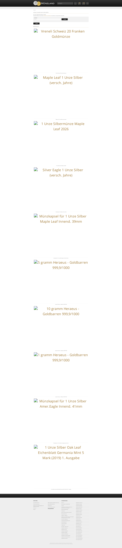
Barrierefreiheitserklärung (51, 507)
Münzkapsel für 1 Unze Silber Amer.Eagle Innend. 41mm (61, 443)
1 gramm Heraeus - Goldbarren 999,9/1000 (61, 396)
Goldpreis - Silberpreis (64, 515)
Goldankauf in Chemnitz (79, 502)
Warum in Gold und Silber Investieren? (66, 512)
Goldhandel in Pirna (78, 523)
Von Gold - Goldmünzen (64, 519)
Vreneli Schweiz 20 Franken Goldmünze (61, 73)
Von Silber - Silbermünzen (64, 526)
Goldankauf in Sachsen (64, 538)
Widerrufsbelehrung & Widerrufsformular (53, 502)
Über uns (62, 502)
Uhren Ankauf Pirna (78, 533)
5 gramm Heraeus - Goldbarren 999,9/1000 (61, 304)
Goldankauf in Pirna (64, 529)
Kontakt (34, 509)
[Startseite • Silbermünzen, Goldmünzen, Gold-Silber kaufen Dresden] (43, 3)
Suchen (65, 19)
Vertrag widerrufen (51, 508)
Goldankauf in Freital (78, 508)
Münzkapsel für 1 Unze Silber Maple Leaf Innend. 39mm (61, 258)
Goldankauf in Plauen (79, 511)
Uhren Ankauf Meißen (79, 536)
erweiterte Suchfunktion (47, 15)
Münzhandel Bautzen (79, 524)
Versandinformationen (36, 502)
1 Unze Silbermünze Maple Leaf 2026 (61, 165)
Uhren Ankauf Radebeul (79, 535)
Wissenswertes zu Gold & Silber (65, 504)
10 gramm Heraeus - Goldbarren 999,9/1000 (61, 350)
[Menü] (87, 3)
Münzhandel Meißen (78, 529)
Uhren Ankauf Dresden (79, 530)
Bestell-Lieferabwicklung (64, 509)
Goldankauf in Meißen (64, 532)
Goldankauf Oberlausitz (79, 507)
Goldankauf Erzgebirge (79, 505)
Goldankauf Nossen (78, 520)
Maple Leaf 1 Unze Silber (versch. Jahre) (61, 119)
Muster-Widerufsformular (51, 504)
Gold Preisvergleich (64, 523)
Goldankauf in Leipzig (79, 504)
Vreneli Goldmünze (64, 522)
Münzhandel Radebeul (79, 527)
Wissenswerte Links (64, 513)
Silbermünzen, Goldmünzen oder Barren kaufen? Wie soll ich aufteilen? (66, 507)
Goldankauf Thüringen (79, 517)
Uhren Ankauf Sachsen (79, 539)
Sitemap (62, 505)
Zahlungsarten (50, 505)
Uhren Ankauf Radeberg (79, 538)
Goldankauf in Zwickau (79, 514)
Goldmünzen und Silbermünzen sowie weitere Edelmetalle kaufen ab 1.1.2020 (67, 517)
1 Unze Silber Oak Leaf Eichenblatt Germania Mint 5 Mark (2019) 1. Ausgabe (61, 489)
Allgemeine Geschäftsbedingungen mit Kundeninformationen (38, 506)
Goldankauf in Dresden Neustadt (65, 535)
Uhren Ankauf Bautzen (79, 532)
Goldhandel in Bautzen (79, 521)
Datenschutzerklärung (36, 504)
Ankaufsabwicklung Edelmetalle (65, 520)
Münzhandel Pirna (78, 526)
